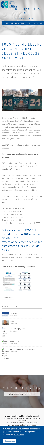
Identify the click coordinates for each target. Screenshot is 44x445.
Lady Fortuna (14, 341)
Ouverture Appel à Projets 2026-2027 (23, 349)
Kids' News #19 (15, 313)
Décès (12, 321)
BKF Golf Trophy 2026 (17, 329)
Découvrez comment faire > (22, 394)
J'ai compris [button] (10, 441)
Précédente (8, 298)
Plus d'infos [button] (19, 435)
